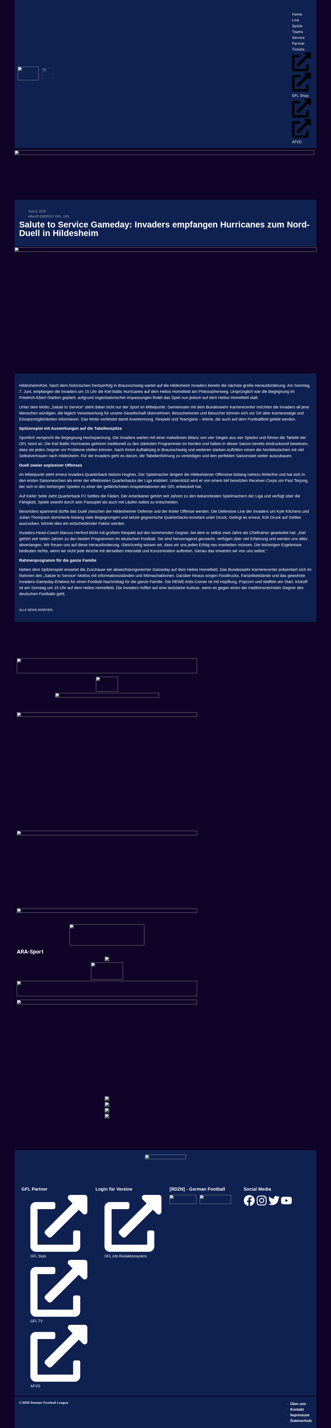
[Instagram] (261, 1200)
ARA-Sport (30, 952)
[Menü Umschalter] (287, 7)
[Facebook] (249, 1200)
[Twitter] (274, 1200)
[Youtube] (286, 1200)
